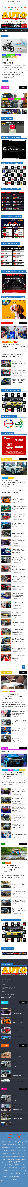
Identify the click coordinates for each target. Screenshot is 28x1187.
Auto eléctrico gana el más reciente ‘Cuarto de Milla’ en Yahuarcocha (19, 372)
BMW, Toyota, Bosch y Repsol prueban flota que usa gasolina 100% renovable (18, 604)
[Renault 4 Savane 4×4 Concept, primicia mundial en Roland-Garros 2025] (6, 882)
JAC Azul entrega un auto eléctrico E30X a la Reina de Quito (19, 834)
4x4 (3, 862)
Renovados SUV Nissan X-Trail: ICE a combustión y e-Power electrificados (19, 595)
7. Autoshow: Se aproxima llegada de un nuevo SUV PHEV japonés (18, 516)
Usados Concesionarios (21, 1147)
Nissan (3, 1158)
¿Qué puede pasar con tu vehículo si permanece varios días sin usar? (18, 1118)
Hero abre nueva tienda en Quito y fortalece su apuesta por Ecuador (18, 657)
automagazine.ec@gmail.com (8, 993)
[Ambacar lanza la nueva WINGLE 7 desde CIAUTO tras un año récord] (6, 823)
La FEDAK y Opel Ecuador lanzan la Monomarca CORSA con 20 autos (18, 380)
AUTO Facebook (22, 1170)
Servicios (15, 1165)
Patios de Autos (16, 1149)
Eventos (10, 769)
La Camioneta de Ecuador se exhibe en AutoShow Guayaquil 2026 (18, 533)
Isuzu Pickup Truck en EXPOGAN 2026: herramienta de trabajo (17, 631)
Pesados (19, 1139)
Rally (20, 1141)
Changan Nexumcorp (9, 1164)
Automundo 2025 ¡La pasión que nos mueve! (19, 729)
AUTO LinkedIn (6, 1172)
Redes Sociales (6, 1170)
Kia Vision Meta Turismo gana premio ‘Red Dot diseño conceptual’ (18, 614)
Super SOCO (21, 69)
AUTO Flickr (13, 1175)
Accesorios (5, 1169)
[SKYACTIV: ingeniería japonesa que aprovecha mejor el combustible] (6, 584)
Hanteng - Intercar (7, 57)
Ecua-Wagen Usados (7, 1149)
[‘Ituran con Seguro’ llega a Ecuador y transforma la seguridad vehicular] (6, 711)
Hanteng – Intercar (17, 1158)
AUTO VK (8, 1175)
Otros (10, 1161)
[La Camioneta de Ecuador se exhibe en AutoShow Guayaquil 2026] (6, 531)
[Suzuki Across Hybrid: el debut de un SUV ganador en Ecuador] (6, 806)
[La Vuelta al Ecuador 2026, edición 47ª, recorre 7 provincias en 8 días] (6, 1060)
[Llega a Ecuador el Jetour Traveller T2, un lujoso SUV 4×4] (6, 908)
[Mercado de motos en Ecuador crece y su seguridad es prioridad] (6, 736)
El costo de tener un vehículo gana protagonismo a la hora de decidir (18, 569)
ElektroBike (23, 1159)
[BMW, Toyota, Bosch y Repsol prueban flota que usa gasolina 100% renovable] (6, 601)
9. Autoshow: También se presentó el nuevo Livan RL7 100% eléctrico (13, 482)
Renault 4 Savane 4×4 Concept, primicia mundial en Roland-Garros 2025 (18, 884)
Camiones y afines (16, 1153)
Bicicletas (24, 1142)
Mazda (7, 1158)
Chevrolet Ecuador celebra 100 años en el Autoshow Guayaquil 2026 (18, 542)
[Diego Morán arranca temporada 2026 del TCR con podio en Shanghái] (14, 326)
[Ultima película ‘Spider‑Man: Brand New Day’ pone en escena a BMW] (6, 575)
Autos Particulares (21, 1150)
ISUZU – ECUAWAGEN (7, 1156)
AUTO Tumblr (22, 1173)
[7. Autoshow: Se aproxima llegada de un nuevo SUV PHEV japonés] (6, 514)
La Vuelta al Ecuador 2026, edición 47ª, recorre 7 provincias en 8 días (18, 1061)
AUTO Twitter (22, 1172)
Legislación (20, 1175)
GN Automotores (6, 1152)
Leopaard (8, 69)
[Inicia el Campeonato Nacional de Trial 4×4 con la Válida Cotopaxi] (14, 847)
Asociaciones (5, 1165)
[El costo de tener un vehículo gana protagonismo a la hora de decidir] (6, 565)
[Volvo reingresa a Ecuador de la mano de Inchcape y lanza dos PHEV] (6, 646)
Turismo (5, 1144)
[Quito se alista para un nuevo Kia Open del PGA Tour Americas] (6, 1078)
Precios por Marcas (6, 1147)
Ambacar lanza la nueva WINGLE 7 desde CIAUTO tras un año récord (18, 826)
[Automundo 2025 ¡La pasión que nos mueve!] (6, 728)
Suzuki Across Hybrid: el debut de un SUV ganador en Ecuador (18, 808)
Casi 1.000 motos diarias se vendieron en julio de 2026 (19, 507)
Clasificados (13, 1150)
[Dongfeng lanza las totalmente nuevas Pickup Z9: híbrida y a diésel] (6, 815)
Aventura (10, 1144)
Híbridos (16, 769)
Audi (11, 1158)
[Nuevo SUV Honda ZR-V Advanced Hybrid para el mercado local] (6, 620)
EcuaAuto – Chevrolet (19, 1164)
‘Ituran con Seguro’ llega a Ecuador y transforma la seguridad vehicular (18, 713)
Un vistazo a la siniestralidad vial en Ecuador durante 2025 (19, 722)
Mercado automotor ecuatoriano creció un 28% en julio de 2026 (18, 550)
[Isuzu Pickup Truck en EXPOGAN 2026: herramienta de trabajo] (6, 629)
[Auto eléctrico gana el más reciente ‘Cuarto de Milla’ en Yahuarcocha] (6, 370)
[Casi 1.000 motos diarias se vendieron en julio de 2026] (6, 506)
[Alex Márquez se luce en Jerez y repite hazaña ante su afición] (6, 361)
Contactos (23, 1169)
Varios (23, 99)
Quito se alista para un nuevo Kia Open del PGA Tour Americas (18, 1080)
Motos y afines (14, 1152)
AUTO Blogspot (14, 1170)
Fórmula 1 (15, 1141)
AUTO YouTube (6, 1173)
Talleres (18, 1169)
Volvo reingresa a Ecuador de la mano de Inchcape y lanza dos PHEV (18, 648)
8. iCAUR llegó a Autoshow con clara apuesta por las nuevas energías (18, 499)
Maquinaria (10, 1155)
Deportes (5, 341)
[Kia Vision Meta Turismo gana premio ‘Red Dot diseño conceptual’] (6, 611)
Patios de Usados (7, 1167)
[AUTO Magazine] (2, 30)
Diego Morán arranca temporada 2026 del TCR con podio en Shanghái (13, 346)
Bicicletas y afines (22, 1152)
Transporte (17, 99)
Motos (19, 1142)
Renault (4, 1159)
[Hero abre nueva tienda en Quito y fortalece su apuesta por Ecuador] (6, 654)
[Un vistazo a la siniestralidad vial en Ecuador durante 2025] (6, 719)
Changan (25, 1158)
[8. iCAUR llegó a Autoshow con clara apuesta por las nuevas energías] (6, 497)
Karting (3, 1142)
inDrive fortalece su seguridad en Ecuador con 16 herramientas (18, 1099)
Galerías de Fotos (16, 1144)
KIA (25, 1156)
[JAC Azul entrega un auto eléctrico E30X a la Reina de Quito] (6, 832)
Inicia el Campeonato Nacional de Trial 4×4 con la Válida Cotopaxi (13, 867)
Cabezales (23, 1153)
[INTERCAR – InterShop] (14, 39)
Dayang (11, 67)
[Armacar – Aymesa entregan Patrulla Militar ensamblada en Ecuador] (6, 637)
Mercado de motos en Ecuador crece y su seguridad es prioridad (17, 738)
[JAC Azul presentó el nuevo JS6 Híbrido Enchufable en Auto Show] (6, 522)
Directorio (18, 55)
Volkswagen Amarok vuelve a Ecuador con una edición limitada (19, 901)
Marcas (14, 57)
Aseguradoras (6, 691)
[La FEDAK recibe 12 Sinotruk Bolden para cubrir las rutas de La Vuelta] (6, 557)
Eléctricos (5, 477)
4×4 (26, 1141)
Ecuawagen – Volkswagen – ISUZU (9, 1162)
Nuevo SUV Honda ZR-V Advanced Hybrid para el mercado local (18, 622)
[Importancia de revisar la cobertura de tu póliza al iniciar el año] (14, 676)
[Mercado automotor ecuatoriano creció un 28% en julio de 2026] (6, 548)
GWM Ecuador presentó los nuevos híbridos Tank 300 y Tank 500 (19, 893)
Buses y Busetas (6, 1153)
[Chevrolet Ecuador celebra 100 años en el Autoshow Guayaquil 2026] (6, 540)
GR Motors (23, 1149)
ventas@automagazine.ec (7, 997)
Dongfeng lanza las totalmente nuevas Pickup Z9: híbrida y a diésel (18, 817)
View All (23, 87)
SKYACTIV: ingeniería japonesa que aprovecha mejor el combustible (18, 586)
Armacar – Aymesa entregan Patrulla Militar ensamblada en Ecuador (18, 639)
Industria (5, 99)
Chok (8, 67)
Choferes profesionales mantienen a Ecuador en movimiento (12, 104)
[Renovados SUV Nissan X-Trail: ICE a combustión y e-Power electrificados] (6, 593)
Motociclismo (9, 1142)
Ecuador (15, 67)
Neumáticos (14, 1167)
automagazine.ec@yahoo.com (8, 994)
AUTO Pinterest (14, 1173)
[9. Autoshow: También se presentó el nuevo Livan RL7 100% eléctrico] (14, 462)
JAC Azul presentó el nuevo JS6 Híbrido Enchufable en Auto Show (18, 525)
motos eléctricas (14, 69)
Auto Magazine (18, 65)
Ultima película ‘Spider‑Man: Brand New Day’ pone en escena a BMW (19, 578)
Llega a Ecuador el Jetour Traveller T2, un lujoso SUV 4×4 (18, 910)
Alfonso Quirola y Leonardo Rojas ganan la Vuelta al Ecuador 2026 (19, 1052)
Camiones (4, 1141)
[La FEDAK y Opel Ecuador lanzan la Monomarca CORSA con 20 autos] (6, 378)
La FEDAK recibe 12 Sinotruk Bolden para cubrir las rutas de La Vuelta (18, 559)
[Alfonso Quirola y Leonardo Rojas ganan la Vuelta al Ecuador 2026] (6, 1051)
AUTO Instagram (14, 1172)
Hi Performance (22, 1167)
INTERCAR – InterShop (8, 61)
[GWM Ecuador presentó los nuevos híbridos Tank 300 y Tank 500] (6, 891)
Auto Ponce (6, 1150)
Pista (16, 341)
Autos (4, 55)
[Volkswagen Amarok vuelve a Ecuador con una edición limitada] (6, 899)
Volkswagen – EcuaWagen (18, 1156)
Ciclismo (15, 1142)
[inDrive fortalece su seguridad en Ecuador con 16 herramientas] (6, 1098)
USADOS (13, 1147)
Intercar (3, 69)
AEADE (10, 1165)
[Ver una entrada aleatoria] (25, 30)
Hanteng (20, 67)
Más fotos (24, 1144)
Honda (12, 1159)
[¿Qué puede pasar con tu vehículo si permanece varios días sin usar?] (6, 1116)
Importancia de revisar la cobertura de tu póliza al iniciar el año (12, 696)
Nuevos (21, 1146)
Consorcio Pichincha (22, 1165)
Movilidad (11, 99)
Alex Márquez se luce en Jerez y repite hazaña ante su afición (18, 363)
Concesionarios (10, 55)
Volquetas (4, 1155)
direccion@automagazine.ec (8, 996)
